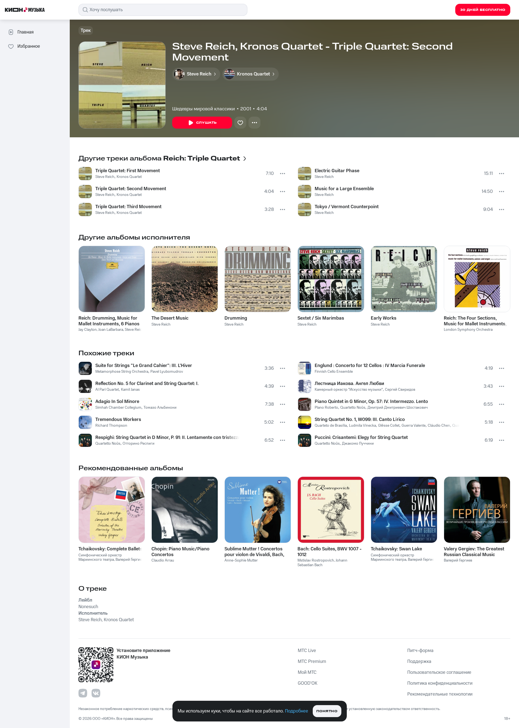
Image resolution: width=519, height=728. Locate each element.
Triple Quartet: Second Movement (130, 189)
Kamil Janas (130, 389)
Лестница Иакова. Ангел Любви (349, 383)
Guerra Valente (414, 425)
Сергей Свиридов (400, 389)
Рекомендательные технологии (439, 694)
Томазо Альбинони (160, 407)
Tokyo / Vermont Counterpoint (347, 207)
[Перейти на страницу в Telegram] (82, 693)
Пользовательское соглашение (439, 672)
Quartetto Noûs (107, 443)
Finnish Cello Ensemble (334, 371)
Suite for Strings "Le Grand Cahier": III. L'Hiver (143, 365)
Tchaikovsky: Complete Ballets (110, 549)
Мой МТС (307, 672)
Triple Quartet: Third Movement (128, 207)
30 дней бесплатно (482, 10)
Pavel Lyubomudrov (166, 371)
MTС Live (307, 650)
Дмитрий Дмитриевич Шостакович (398, 407)
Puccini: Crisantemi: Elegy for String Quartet (361, 437)
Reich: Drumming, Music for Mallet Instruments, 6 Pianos (108, 321)
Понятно (326, 711)
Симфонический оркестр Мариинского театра (100, 558)
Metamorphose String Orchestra (121, 371)
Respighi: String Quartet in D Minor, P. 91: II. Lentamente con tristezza (167, 437)
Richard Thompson (111, 425)
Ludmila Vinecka (362, 425)
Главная (25, 32)
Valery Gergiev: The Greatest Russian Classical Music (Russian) (474, 551)
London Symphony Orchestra (468, 329)
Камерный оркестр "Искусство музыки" (349, 389)
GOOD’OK (307, 683)
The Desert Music (170, 318)
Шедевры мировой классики (203, 109)
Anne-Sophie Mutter (241, 560)
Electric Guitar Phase (337, 171)
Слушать (206, 122)
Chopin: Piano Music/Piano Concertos (180, 551)
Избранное (28, 46)
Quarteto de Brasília (331, 425)
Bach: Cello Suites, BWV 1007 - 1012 (330, 551)
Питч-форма (420, 650)
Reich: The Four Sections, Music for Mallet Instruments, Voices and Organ (475, 321)
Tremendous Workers (118, 419)
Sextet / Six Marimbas (321, 318)
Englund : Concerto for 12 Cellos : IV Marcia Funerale (370, 365)
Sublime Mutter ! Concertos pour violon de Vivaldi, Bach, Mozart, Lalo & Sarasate (254, 551)
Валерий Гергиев (130, 559)
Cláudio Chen (439, 425)
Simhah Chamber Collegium (118, 407)
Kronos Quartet (129, 177)
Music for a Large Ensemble (344, 189)
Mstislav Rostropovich (316, 560)
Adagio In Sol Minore (117, 401)
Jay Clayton (87, 329)
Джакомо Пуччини (358, 443)
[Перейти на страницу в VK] (96, 693)
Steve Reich (104, 177)
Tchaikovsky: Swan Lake (396, 549)
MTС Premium (312, 661)
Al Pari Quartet (107, 389)
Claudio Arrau (162, 560)
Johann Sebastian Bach (322, 563)
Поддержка (419, 661)
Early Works (383, 318)
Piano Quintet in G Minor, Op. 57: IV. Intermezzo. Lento (371, 401)
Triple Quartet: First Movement (127, 171)
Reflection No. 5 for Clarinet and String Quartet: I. (147, 383)
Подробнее (296, 711)
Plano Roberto (326, 407)
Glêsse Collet (388, 425)
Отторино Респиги (138, 443)
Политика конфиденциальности (439, 683)
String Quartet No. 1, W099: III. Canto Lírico (360, 419)
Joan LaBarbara (110, 329)
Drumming (235, 318)
